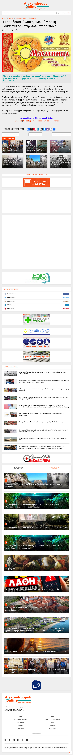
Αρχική (4, 18)
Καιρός (52, 716)
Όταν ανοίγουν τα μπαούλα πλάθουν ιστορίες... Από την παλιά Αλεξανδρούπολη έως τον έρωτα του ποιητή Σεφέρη (60, 162)
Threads (38, 121)
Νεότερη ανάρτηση (10, 134)
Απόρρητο (52, 725)
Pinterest (55, 121)
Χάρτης (52, 722)
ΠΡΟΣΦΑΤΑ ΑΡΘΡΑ (11, 367)
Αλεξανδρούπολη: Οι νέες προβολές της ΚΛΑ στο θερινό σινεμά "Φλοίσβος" (36, 527)
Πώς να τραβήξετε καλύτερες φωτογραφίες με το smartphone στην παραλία (36, 651)
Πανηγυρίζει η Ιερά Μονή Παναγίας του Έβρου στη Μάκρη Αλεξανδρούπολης (41, 422)
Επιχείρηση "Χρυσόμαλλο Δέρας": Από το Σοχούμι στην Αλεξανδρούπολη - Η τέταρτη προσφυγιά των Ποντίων (12, 162)
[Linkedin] (14, 740)
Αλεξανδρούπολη (21, 18)
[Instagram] (18, 740)
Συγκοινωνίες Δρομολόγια (52, 719)
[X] (9, 740)
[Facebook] (5, 740)
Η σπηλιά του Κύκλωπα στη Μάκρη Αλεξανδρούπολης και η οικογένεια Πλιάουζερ (36, 164)
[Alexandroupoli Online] (36, 9)
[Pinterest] (22, 740)
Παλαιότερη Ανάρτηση (61, 134)
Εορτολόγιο (20, 722)
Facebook (18, 121)
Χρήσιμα (20, 725)
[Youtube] (27, 740)
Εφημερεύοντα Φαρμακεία (20, 719)
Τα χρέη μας (10, 569)
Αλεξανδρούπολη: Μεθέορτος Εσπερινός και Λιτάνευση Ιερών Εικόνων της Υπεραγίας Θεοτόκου (11, 148)
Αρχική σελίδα (35, 134)
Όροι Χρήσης (20, 728)
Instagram (30, 121)
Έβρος (11, 18)
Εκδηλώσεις (33, 18)
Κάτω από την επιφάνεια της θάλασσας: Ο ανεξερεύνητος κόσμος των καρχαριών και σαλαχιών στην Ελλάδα (36, 148)
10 (7, 666)
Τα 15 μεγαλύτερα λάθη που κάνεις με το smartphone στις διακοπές (33, 589)
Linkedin (47, 121)
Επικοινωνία (52, 728)
